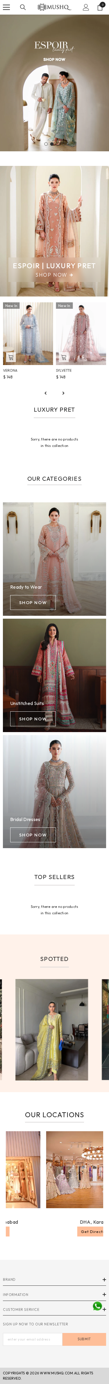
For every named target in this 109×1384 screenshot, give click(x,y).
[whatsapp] (97, 1306)
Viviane (62, 370)
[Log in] (86, 7)
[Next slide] (63, 393)
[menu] (6, 7)
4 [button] (63, 144)
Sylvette (11, 370)
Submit (84, 1339)
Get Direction (67, 1231)
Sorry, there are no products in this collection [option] (54, 442)
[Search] (22, 7)
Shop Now (51, 275)
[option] (54, 83)
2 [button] (52, 144)
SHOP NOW (33, 602)
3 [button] (58, 144)
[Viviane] (81, 333)
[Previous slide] (46, 393)
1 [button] (46, 144)
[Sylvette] (28, 333)
